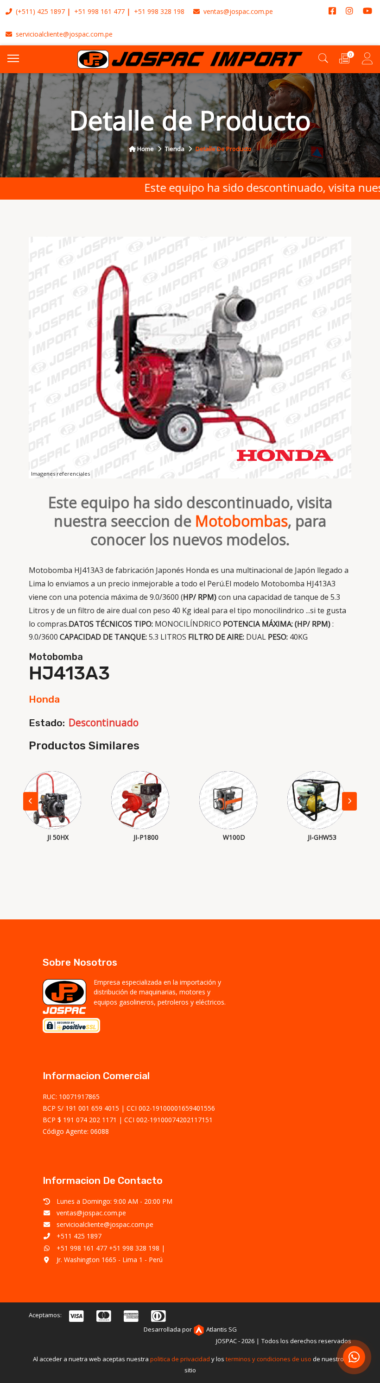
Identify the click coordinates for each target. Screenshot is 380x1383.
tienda (174, 149)
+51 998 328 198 (159, 11)
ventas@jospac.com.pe (237, 11)
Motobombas (241, 521)
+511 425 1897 (79, 1236)
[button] (349, 801)
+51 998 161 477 (99, 11)
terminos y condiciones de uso (268, 1359)
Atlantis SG (221, 1329)
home (145, 149)
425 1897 (51, 11)
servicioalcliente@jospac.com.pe (63, 34)
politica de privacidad (180, 1359)
